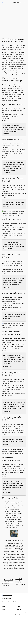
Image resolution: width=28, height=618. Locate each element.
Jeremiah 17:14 (7, 248)
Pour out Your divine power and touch (13, 227)
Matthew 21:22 (7, 444)
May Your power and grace (10, 269)
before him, (10, 408)
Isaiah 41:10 (6, 172)
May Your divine (7, 114)
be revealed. (19, 432)
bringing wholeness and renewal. (12, 235)
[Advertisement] (14, 20)
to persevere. (12, 195)
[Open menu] (25, 2)
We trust (4, 307)
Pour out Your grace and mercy (11, 344)
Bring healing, (6, 430)
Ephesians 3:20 (7, 133)
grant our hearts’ (13, 271)
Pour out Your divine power (10, 149)
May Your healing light (8, 233)
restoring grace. (7, 231)
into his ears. (18, 408)
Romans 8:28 (7, 287)
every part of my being (9, 229)
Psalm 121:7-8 (7, 366)
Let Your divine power (8, 432)
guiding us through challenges (15, 470)
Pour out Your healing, (8, 303)
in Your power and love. (15, 307)
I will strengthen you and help (15, 166)
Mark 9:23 (6, 206)
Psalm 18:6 (6, 411)
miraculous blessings (17, 385)
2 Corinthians (7, 492)
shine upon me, (20, 233)
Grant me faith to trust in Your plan (12, 193)
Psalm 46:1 (6, 318)
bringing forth (12, 387)
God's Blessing (17, 2)
